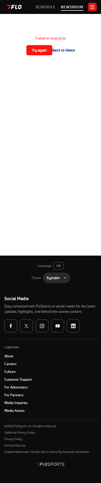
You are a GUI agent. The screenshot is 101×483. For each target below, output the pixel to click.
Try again (39, 50)
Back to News (63, 50)
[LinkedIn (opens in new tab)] (73, 325)
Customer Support (31, 379)
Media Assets (14, 410)
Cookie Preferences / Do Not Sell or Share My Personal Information (46, 452)
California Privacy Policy (19, 432)
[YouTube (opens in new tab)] (57, 325)
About (8, 356)
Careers (10, 364)
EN (59, 266)
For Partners (13, 395)
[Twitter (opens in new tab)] (26, 325)
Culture (10, 371)
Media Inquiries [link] (16, 403)
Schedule (45, 7)
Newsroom (72, 7)
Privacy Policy (13, 439)
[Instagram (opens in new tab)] (42, 325)
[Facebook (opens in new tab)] (10, 325)
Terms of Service (14, 445)
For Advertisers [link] (16, 387)
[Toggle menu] (92, 7)
